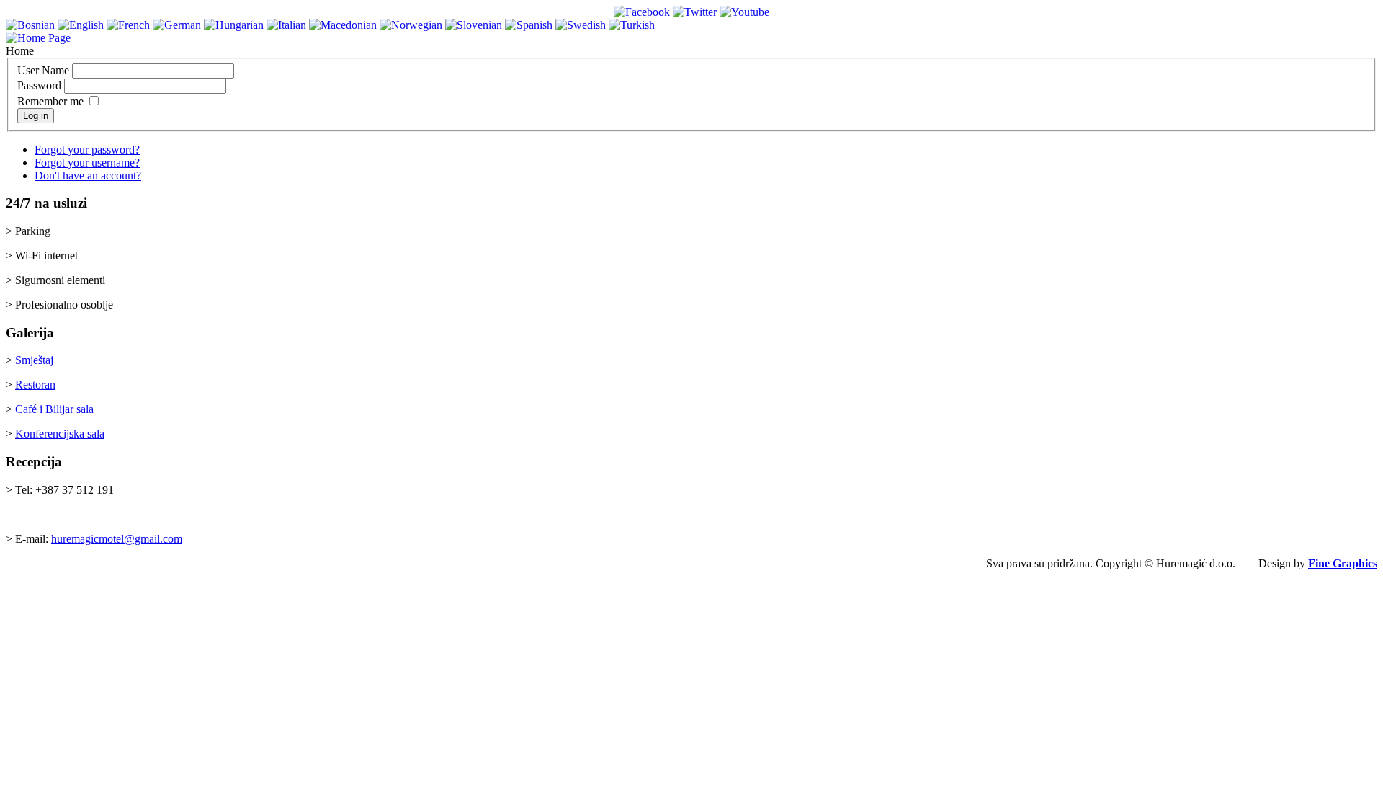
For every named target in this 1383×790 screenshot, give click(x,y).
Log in (35, 115)
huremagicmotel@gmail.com (116, 539)
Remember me (50, 101)
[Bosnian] (30, 25)
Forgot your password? (87, 149)
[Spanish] (528, 25)
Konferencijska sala (59, 433)
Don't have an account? (88, 175)
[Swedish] (580, 25)
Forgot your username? (87, 162)
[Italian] (286, 25)
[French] (128, 25)
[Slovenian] (473, 25)
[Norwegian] (411, 25)
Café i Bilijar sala (54, 409)
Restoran (35, 384)
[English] (81, 25)
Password (39, 85)
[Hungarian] (234, 25)
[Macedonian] (343, 25)
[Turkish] (632, 25)
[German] (177, 25)
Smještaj (34, 360)
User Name (43, 70)
